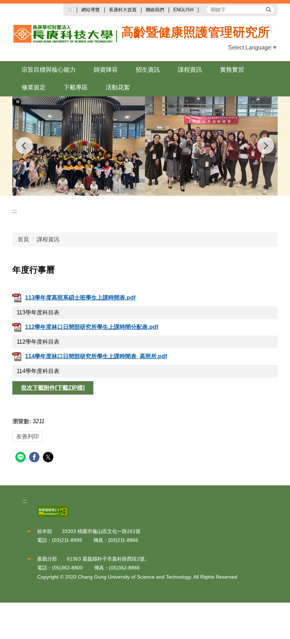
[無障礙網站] (52, 511)
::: (70, 9)
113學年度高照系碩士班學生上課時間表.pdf (80, 298)
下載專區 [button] (76, 87)
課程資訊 (48, 239)
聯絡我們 (155, 9)
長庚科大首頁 (123, 9)
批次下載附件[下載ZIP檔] (53, 388)
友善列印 (27, 436)
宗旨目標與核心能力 (49, 69)
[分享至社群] (21, 458)
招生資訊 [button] (148, 69)
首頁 (23, 239)
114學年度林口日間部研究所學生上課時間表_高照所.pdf (96, 356)
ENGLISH (183, 9)
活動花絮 (118, 87)
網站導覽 (90, 9)
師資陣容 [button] (106, 69)
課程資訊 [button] (190, 69)
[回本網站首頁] (87, 39)
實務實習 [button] (232, 69)
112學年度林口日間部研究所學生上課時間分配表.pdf (91, 327)
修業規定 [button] (34, 87)
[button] (17, 101)
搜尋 (268, 9)
